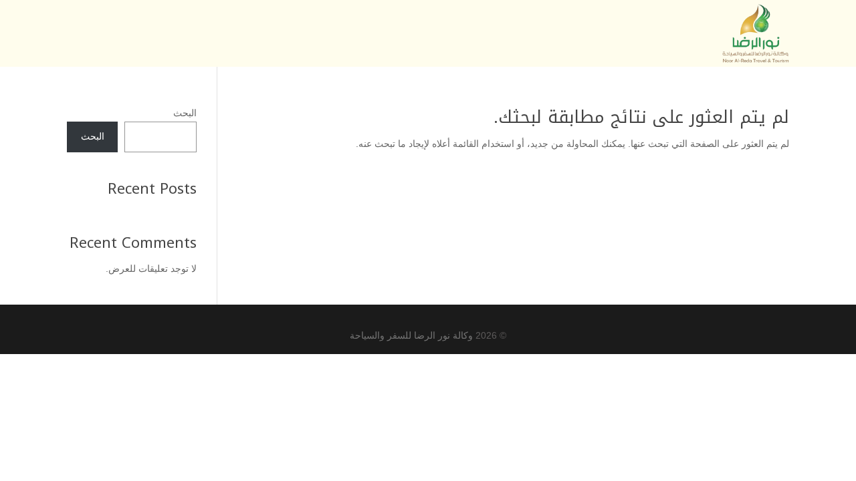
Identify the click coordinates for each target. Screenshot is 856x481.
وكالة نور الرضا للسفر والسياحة (411, 335)
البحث (185, 113)
